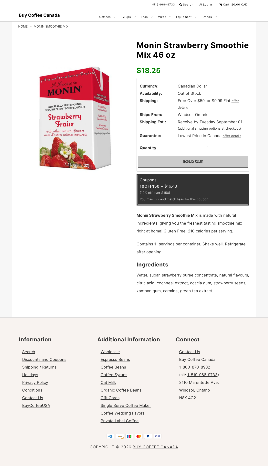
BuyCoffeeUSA (36, 405)
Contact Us (32, 397)
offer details (232, 136)
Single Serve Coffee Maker (126, 405)
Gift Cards (110, 397)
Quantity (148, 148)
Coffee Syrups (114, 374)
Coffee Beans (113, 367)
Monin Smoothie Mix (51, 26)
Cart (234, 4)
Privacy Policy (35, 382)
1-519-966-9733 (202, 374)
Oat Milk (108, 382)
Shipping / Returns (39, 367)
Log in (207, 4)
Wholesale (110, 351)
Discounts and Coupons (44, 359)
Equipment (184, 16)
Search (187, 4)
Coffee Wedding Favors (122, 413)
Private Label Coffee (120, 420)
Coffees (105, 16)
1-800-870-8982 (194, 367)
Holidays (30, 374)
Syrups (126, 16)
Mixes (162, 16)
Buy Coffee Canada (39, 15)
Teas (145, 16)
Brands (207, 16)
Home (23, 26)
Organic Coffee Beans (121, 390)
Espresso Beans (115, 359)
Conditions (32, 390)
